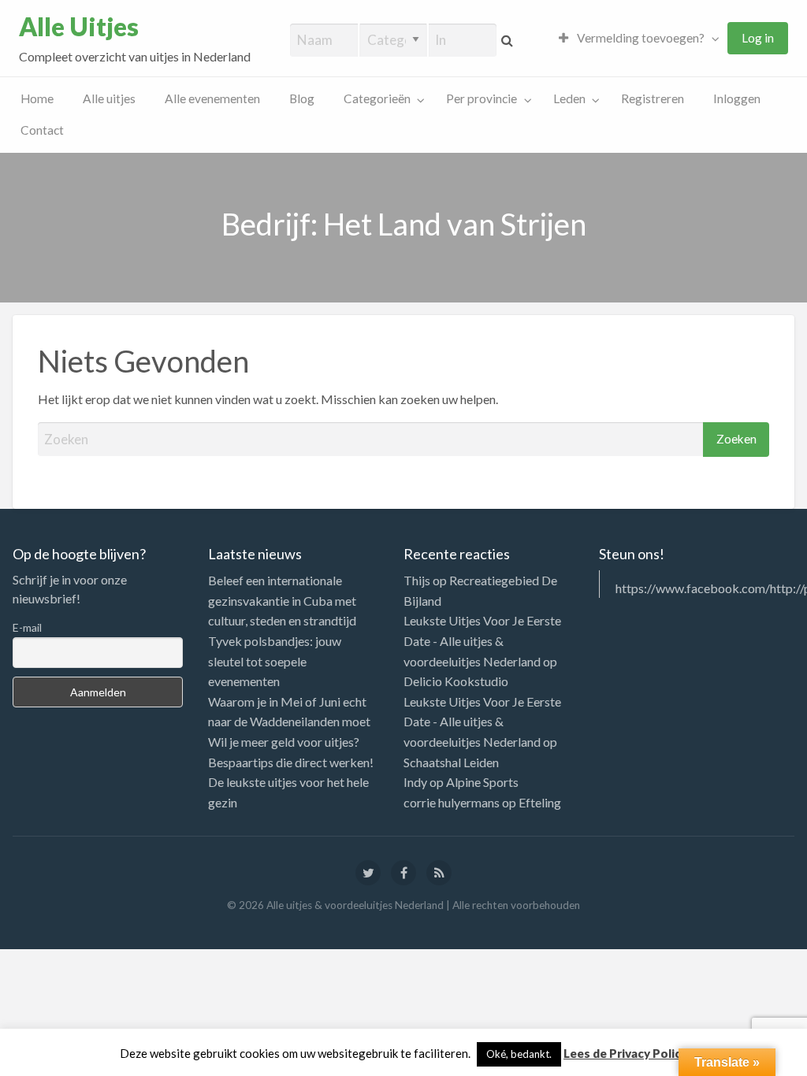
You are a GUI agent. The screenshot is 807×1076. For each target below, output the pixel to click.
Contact (42, 130)
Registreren (652, 98)
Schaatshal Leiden (451, 762)
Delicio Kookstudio (456, 680)
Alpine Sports (482, 781)
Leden (569, 98)
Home (37, 98)
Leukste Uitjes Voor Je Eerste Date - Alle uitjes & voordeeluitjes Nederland (482, 640)
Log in (758, 38)
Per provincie (481, 98)
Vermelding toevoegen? (640, 38)
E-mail (27, 627)
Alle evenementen (212, 98)
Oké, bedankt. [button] (519, 1054)
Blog (301, 98)
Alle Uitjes (79, 27)
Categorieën (377, 98)
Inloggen (737, 98)
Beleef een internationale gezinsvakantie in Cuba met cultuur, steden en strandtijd (282, 600)
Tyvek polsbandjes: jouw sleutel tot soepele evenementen (274, 660)
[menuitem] (635, 38)
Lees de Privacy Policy (625, 1053)
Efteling (540, 802)
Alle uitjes (109, 98)
